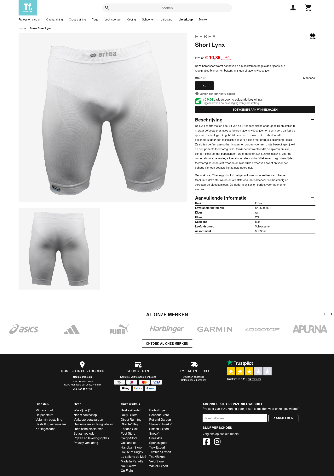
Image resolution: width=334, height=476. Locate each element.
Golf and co (128, 442)
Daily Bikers (129, 415)
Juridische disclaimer (88, 428)
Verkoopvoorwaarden (88, 419)
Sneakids (155, 438)
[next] (331, 314)
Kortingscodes (45, 428)
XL (204, 86)
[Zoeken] (107, 7)
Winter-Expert (158, 466)
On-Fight (127, 470)
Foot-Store (128, 433)
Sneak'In (155, 433)
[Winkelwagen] (308, 8)
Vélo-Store (156, 461)
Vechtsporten (113, 19)
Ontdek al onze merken (167, 343)
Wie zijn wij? (82, 410)
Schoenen (148, 19)
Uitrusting (166, 19)
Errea (206, 36)
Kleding (131, 19)
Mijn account (44, 410)
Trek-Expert (157, 447)
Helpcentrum (44, 415)
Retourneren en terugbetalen (93, 424)
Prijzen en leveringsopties (91, 438)
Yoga (95, 19)
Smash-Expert (159, 428)
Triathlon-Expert (160, 452)
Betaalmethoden (85, 433)
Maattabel (309, 78)
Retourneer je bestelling (193, 379)
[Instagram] (217, 442)
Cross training (77, 19)
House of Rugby (132, 452)
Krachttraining (54, 19)
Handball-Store (131, 447)
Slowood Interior (160, 424)
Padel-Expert (158, 410)
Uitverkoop (185, 19)
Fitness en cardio (29, 19)
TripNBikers (157, 456)
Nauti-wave (128, 466)
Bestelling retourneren (51, 424)
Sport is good (158, 442)
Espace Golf (129, 428)
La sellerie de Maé (133, 456)
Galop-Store (129, 438)
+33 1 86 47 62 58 (82, 389)
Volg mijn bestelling (49, 419)
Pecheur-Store (159, 415)
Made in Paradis (132, 461)
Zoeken (167, 7)
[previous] (325, 314)
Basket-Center (131, 410)
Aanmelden (283, 418)
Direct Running (131, 419)
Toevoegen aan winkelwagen (255, 109)
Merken (203, 19)
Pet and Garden (160, 419)
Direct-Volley (129, 424)
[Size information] (204, 77)
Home (22, 28)
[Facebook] (206, 442)
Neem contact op (82, 376)
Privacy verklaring (86, 442)
